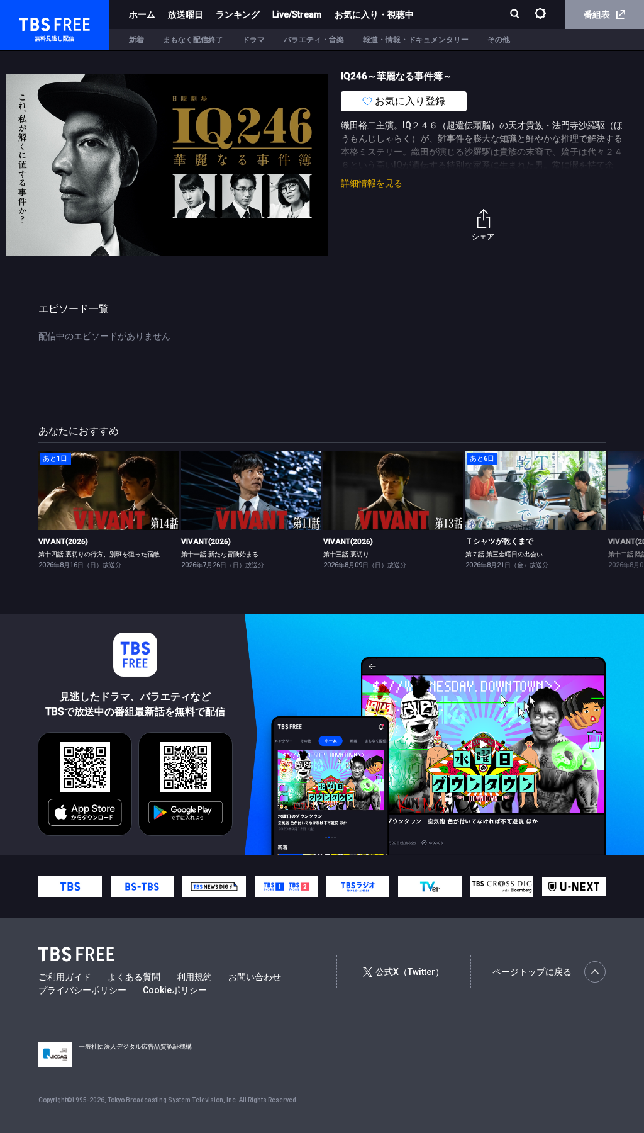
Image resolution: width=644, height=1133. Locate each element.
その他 (498, 39)
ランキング (238, 14)
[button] (605, 509)
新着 (136, 39)
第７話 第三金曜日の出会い (504, 554)
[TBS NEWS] (213, 887)
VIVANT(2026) (63, 541)
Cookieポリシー (175, 990)
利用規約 (194, 977)
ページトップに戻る (532, 972)
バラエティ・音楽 (314, 39)
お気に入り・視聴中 (374, 14)
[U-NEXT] (573, 886)
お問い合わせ (254, 977)
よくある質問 (134, 977)
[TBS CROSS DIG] (501, 887)
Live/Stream (297, 14)
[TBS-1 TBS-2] (286, 887)
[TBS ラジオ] (357, 887)
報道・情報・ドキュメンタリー (416, 39)
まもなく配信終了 (193, 39)
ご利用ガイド (64, 977)
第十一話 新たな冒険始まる (219, 554)
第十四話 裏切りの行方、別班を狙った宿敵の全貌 (108, 554)
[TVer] (429, 887)
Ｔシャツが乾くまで (499, 541)
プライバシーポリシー (82, 990)
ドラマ (253, 39)
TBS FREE (33, 22)
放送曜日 (185, 14)
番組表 (597, 14)
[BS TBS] (142, 887)
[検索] (516, 14)
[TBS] (69, 887)
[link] (108, 490)
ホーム (142, 14)
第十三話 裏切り (346, 554)
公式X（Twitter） (409, 972)
